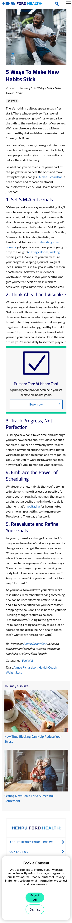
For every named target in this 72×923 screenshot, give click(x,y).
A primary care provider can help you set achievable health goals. (36, 392)
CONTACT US (18, 851)
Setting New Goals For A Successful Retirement (29, 798)
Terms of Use (21, 877)
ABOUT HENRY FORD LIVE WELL (33, 842)
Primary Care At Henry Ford (36, 383)
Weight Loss (14, 672)
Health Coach (48, 667)
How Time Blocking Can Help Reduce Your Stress (33, 739)
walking (55, 252)
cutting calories (38, 252)
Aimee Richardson (51, 177)
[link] (22, 4)
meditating (33, 506)
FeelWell (28, 660)
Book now (36, 404)
